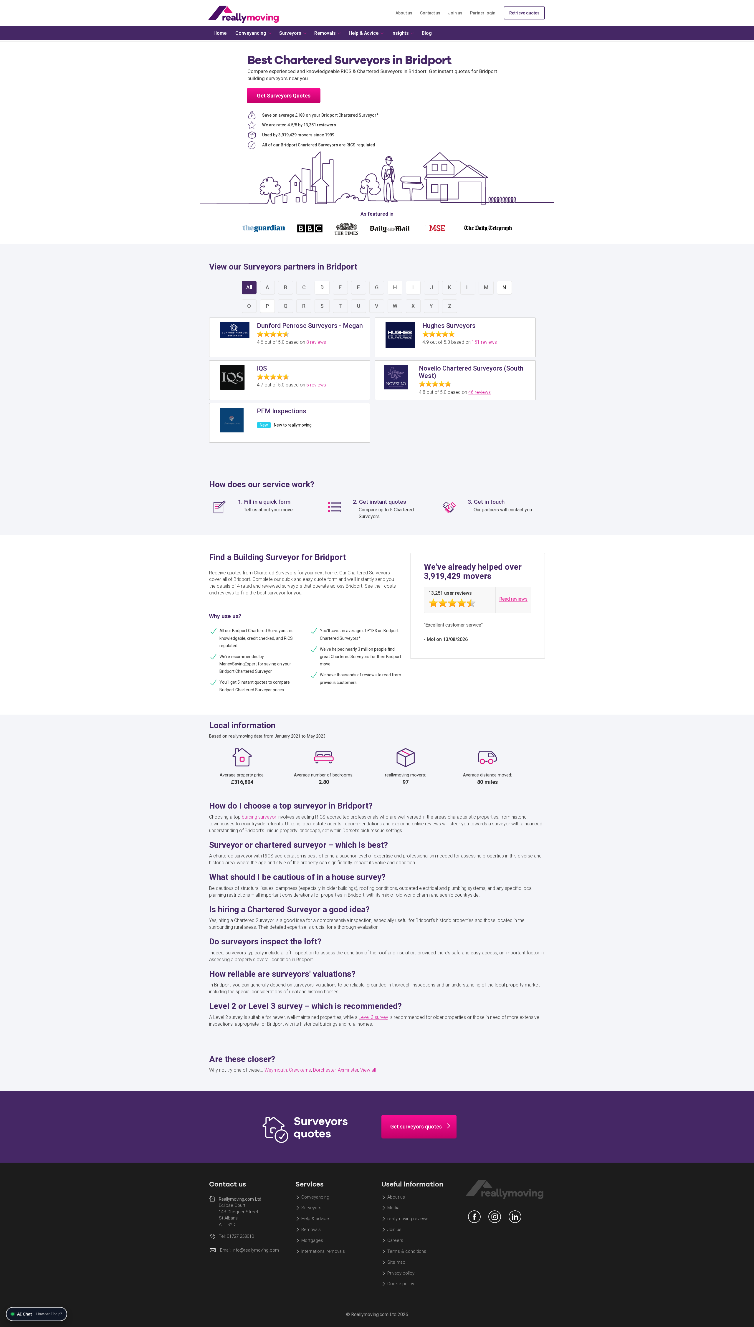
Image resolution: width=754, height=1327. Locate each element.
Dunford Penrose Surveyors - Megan (310, 325)
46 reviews (479, 392)
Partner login (482, 13)
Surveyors (311, 1208)
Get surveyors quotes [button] (416, 1126)
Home (220, 33)
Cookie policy (400, 1284)
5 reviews (316, 385)
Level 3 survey (373, 1017)
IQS (262, 368)
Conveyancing (315, 1197)
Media (393, 1208)
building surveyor (259, 817)
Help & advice (315, 1219)
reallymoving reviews (408, 1219)
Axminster (348, 1070)
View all (368, 1070)
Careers (395, 1240)
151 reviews (484, 342)
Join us (455, 13)
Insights (400, 33)
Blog (427, 33)
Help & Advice (363, 33)
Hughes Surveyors (449, 325)
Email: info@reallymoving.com (249, 1250)
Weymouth (275, 1070)
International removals (323, 1251)
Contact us (430, 13)
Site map (396, 1262)
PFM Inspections (281, 411)
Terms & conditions (406, 1251)
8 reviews (316, 342)
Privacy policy (400, 1273)
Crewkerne (300, 1070)
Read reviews (513, 599)
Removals (311, 1229)
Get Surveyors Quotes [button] (283, 95)
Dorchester (324, 1070)
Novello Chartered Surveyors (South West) (471, 372)
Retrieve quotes (524, 13)
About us (404, 13)
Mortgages (312, 1240)
